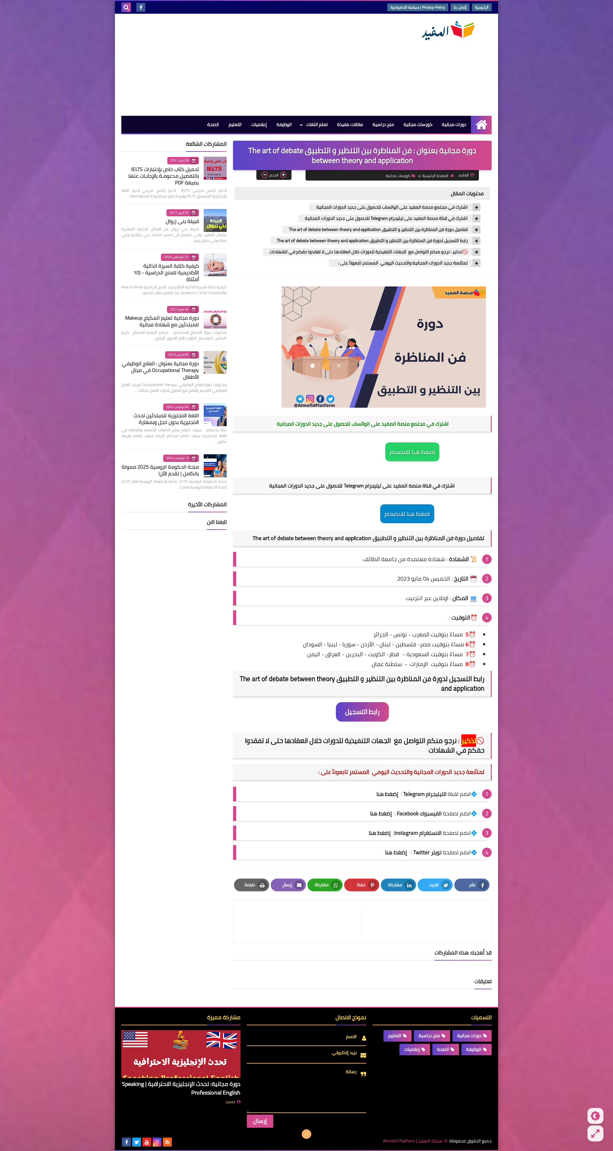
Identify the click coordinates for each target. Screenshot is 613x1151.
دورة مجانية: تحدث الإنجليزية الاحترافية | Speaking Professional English (181, 1088)
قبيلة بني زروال (182, 221)
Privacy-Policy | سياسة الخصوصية (417, 7)
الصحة (213, 124)
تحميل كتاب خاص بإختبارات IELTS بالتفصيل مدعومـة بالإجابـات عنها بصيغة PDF (163, 175)
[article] (301, 921)
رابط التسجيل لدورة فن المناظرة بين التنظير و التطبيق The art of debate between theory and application (372, 241)
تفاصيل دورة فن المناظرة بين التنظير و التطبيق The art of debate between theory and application (378, 230)
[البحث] (126, 7)
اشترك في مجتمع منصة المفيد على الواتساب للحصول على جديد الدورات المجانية (391, 207)
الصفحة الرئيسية (435, 175)
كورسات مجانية (418, 124)
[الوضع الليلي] (595, 1116)
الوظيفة (284, 124)
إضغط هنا (381, 813)
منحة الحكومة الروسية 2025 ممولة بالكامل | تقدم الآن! (160, 470)
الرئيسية (481, 7)
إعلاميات (259, 124)
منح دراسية (383, 124)
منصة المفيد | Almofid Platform (413, 1141)
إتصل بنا (460, 7)
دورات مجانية (454, 124)
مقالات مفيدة (350, 124)
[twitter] (136, 1142)
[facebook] (140, 7)
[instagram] (157, 1142)
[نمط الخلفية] (595, 1133)
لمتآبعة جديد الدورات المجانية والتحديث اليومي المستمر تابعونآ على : (401, 263)
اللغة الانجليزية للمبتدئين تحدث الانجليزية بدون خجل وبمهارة (166, 419)
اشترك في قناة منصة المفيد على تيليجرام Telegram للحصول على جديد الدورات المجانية (386, 218)
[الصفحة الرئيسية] (481, 124)
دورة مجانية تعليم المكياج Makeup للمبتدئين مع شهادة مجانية (162, 321)
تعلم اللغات (317, 124)
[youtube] (146, 1142)
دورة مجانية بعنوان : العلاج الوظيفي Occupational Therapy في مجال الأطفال (160, 370)
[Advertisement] (237, 64)
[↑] (306, 1134)
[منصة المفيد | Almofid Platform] (445, 30)
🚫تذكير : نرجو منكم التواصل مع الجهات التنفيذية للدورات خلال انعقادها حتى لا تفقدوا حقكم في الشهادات (368, 252)
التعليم (235, 124)
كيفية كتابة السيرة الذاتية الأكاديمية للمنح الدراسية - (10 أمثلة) (166, 272)
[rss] (167, 1142)
